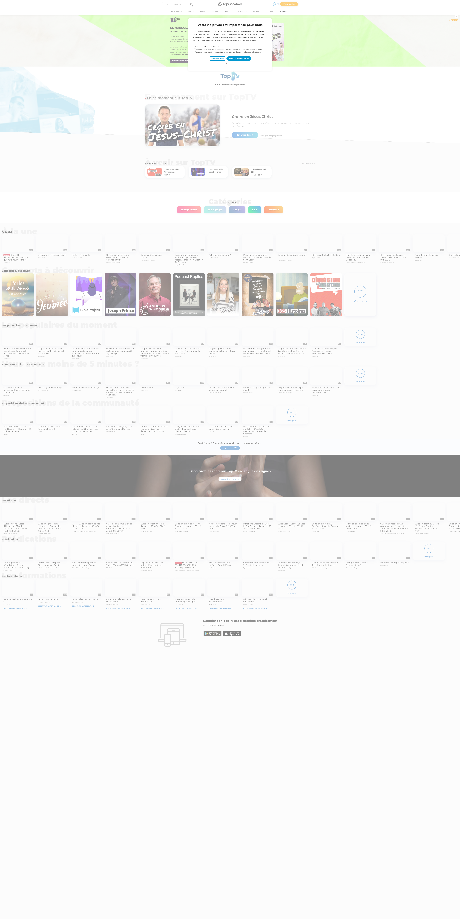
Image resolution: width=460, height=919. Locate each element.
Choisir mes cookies (217, 58)
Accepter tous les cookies (239, 58)
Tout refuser (230, 64)
